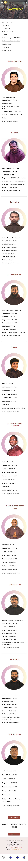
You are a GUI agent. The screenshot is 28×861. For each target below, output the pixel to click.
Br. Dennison (6, 28)
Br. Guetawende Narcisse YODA (11, 41)
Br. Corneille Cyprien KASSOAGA (11, 38)
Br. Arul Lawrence (7, 50)
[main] (14, 9)
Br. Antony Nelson (7, 31)
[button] (2, 2)
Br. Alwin (4, 35)
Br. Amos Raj (5, 47)
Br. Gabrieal (5, 25)
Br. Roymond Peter (7, 22)
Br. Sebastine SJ (6, 44)
